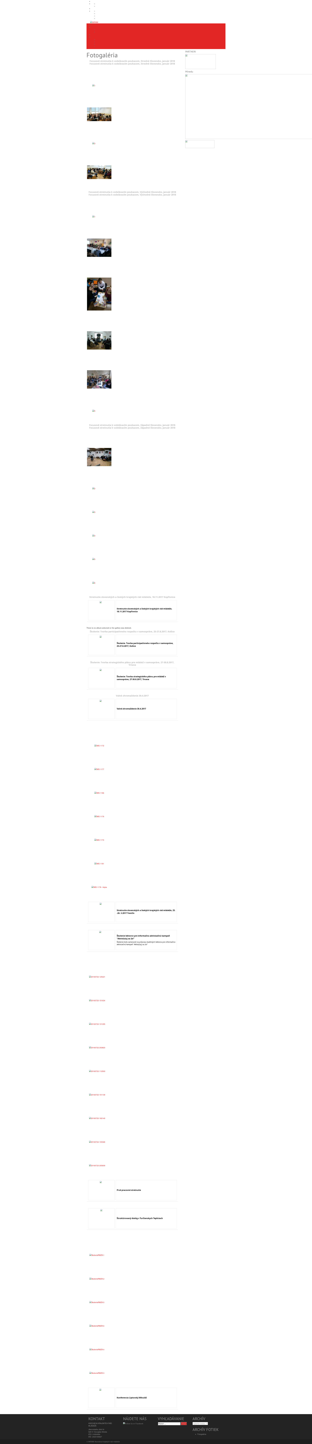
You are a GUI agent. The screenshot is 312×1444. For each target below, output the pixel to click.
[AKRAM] (94, 22)
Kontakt (99, 46)
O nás (93, 37)
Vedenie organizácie (104, 39)
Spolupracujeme (102, 32)
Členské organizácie (99, 34)
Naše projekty (101, 29)
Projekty (94, 27)
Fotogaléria (201, 1434)
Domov (94, 24)
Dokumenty (100, 44)
